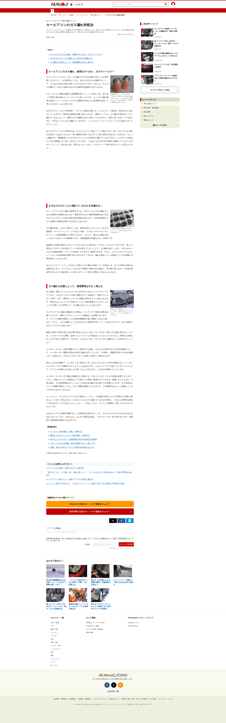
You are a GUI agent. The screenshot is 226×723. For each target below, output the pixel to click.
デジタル (53, 636)
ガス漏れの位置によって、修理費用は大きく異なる (71, 62)
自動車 (71, 15)
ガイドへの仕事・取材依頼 (94, 629)
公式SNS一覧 (113, 691)
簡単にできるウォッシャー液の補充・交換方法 (70, 435)
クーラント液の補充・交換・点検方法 (66, 431)
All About (53, 15)
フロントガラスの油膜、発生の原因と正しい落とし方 (72, 443)
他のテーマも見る (160, 125)
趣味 (52, 655)
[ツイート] (113, 520)
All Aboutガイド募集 (92, 626)
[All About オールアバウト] (59, 5)
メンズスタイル (56, 649)
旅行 (52, 652)
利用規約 (88, 699)
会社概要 (56, 699)
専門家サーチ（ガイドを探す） (96, 622)
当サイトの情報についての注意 (146, 699)
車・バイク (76, 4)
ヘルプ (170, 699)
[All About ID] (173, 4)
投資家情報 (72, 699)
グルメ (53, 662)
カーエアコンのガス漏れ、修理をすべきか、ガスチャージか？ (76, 54)
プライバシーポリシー (100, 699)
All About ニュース (134, 622)
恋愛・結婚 (54, 642)
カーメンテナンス (82, 15)
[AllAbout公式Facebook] (107, 685)
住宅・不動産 (55, 622)
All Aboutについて (114, 699)
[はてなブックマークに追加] (130, 520)
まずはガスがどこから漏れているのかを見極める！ (71, 58)
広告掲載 (80, 699)
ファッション (55, 659)
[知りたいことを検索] (166, 4)
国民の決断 (89, 632)
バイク (57, 10)
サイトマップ (162, 699)
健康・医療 (54, 629)
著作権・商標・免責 (128, 699)
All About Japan (133, 626)
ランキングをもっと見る (160, 90)
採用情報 (64, 699)
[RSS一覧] (120, 685)
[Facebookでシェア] (121, 520)
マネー (53, 626)
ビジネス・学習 (56, 645)
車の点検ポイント (96, 15)
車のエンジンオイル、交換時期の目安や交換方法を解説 (73, 439)
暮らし (53, 639)
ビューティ (54, 632)
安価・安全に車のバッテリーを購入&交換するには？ (72, 447)
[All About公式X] (113, 685)
